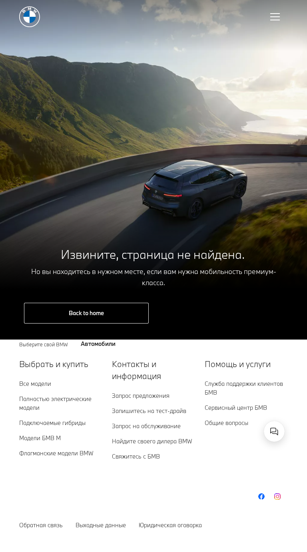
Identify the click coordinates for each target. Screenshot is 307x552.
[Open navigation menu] (276, 17)
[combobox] (274, 431)
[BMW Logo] (29, 16)
